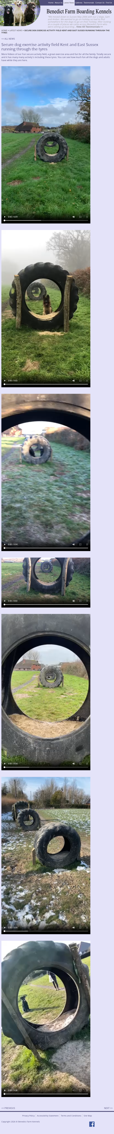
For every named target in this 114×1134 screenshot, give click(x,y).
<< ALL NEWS (8, 38)
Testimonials (89, 2)
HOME (4, 30)
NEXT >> (108, 1108)
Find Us (109, 2)
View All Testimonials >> (89, 26)
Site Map (88, 1115)
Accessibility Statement (48, 1115)
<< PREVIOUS (8, 1108)
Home (50, 2)
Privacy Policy (28, 1115)
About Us (58, 2)
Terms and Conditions (71, 1115)
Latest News (69, 2)
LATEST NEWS (15, 30)
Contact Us (99, 2)
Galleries (78, 2)
